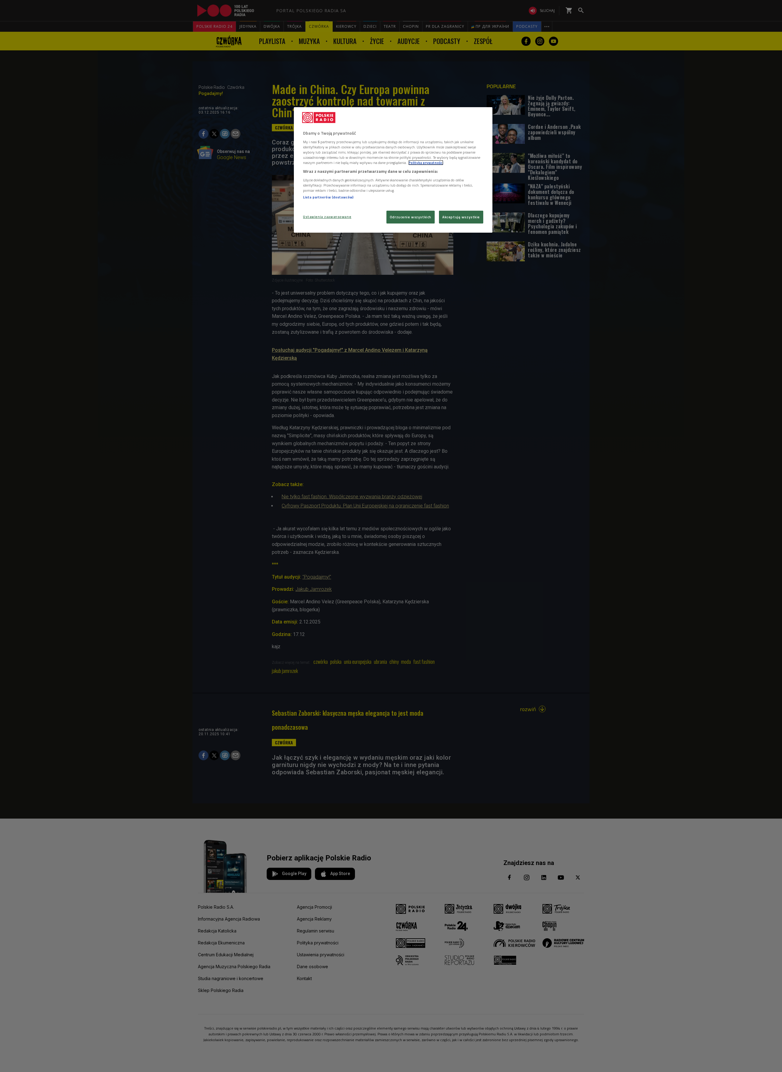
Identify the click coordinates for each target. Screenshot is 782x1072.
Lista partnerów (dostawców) (328, 197)
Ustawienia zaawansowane (327, 216)
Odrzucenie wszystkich (410, 217)
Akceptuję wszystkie (461, 217)
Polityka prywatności (425, 162)
